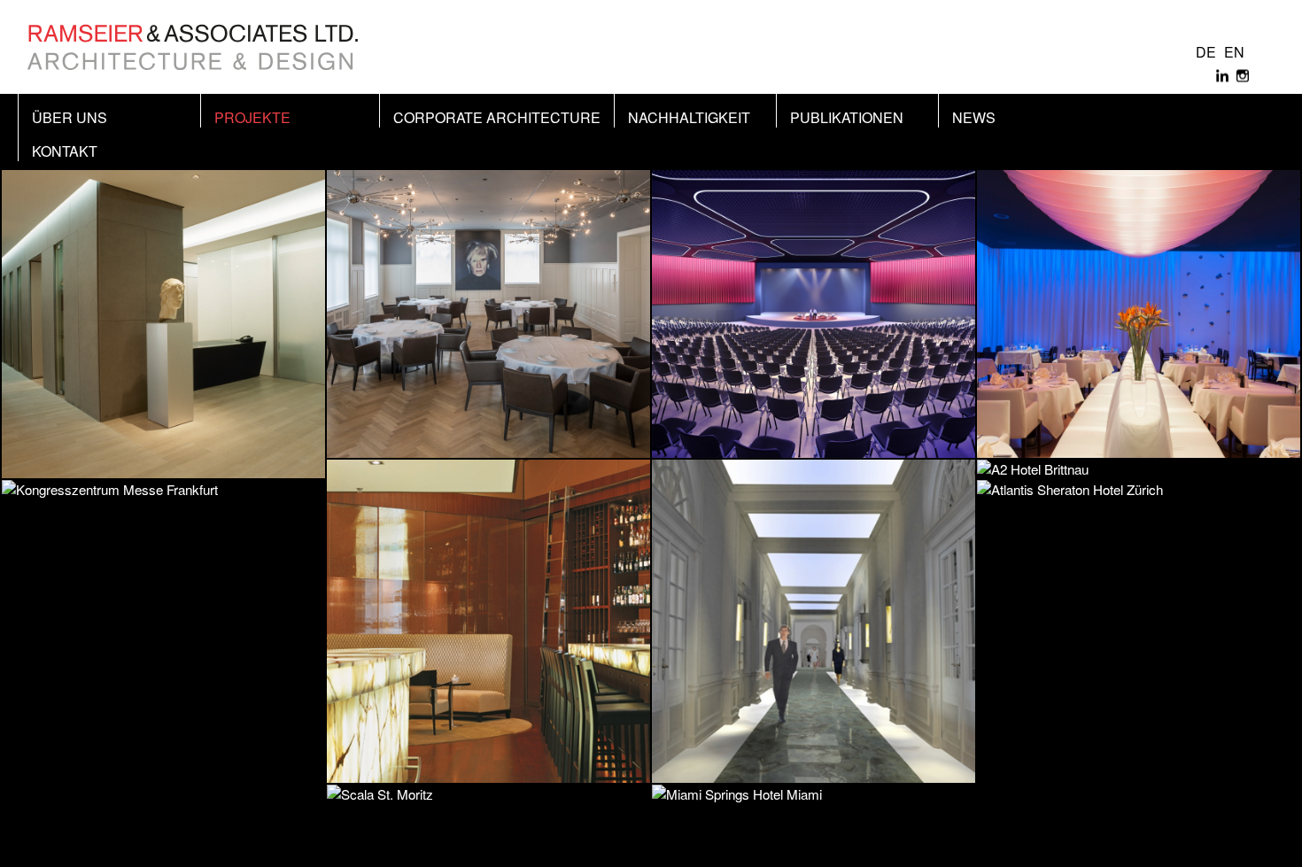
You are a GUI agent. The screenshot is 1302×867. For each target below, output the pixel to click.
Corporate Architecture (497, 117)
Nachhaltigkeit (689, 117)
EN (1234, 52)
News (974, 117)
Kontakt (64, 151)
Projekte (252, 117)
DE (1206, 52)
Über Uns (69, 117)
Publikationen (846, 117)
